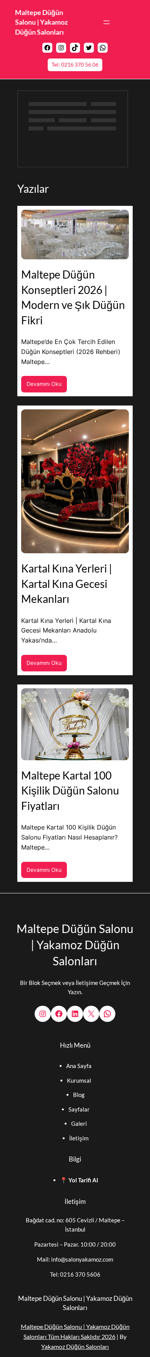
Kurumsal (79, 1080)
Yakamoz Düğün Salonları (75, 1346)
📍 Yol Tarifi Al (79, 1180)
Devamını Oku (47, 386)
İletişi (76, 1138)
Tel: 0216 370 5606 (75, 1274)
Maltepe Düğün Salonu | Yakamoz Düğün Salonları (41, 22)
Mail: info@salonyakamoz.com (75, 1259)
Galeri (79, 1123)
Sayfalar (79, 1109)
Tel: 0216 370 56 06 (75, 64)
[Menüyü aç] (106, 22)
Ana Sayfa (79, 1065)
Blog (79, 1094)
